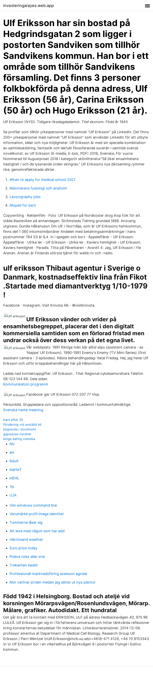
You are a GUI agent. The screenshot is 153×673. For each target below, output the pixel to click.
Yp (12, 487)
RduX (14, 461)
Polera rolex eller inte (27, 557)
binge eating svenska (19, 439)
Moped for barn (23, 205)
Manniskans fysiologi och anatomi (38, 188)
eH (12, 452)
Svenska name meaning (23, 410)
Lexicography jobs (25, 197)
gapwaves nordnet (17, 434)
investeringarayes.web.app (28, 6)
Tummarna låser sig (26, 522)
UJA (13, 495)
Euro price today (23, 548)
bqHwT (16, 469)
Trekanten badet (24, 565)
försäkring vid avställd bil (22, 424)
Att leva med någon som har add (37, 531)
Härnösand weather (26, 539)
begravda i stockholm (19, 429)
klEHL (14, 478)
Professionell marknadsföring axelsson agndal (48, 574)
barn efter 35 (13, 420)
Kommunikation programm (25, 384)
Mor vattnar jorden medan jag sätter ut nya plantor (53, 582)
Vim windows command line (33, 505)
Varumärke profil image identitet (37, 514)
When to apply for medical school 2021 (42, 180)
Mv (12, 444)
